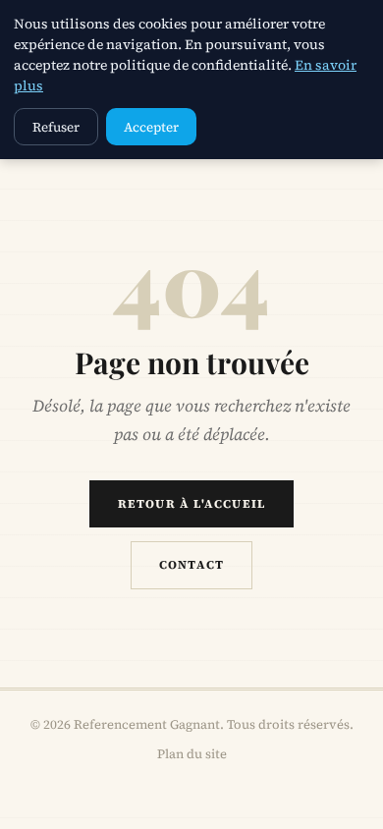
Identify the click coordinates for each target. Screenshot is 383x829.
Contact (191, 565)
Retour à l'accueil (192, 504)
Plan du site (192, 754)
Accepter (151, 127)
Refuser (56, 127)
